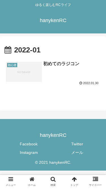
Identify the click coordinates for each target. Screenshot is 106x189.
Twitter (77, 144)
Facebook (29, 144)
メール (77, 152)
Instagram (29, 152)
